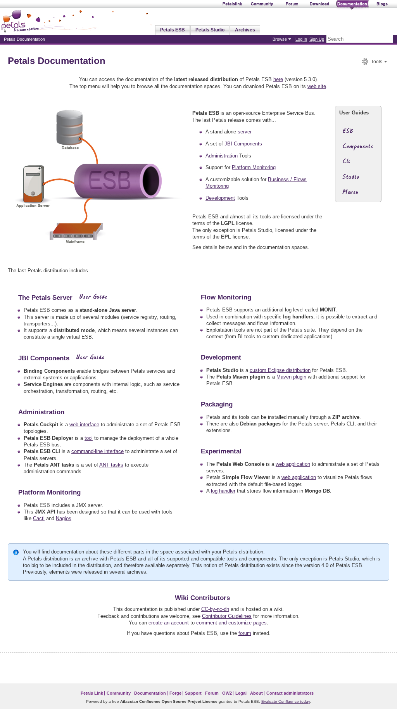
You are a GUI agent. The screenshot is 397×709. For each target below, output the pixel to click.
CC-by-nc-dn (215, 609)
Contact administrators (290, 693)
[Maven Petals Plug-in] (356, 194)
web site (316, 86)
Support (193, 693)
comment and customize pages (231, 623)
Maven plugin (291, 377)
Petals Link (92, 693)
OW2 (227, 693)
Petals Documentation (56, 60)
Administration (221, 156)
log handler (223, 491)
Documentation (150, 693)
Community (119, 693)
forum (244, 633)
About (256, 693)
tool (89, 438)
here (278, 79)
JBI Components (243, 144)
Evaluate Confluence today (285, 701)
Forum (212, 693)
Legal (241, 693)
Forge (175, 693)
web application (293, 464)
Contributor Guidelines (227, 616)
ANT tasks (111, 465)
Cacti (39, 518)
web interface (84, 424)
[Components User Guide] (356, 149)
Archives (245, 30)
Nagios (63, 518)
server (245, 132)
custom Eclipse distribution (280, 370)
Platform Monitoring (254, 167)
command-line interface (97, 451)
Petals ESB (172, 30)
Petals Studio (209, 30)
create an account (168, 623)
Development (220, 198)
